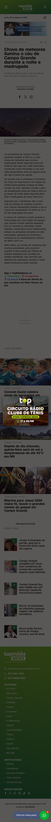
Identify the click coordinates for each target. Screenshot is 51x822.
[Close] (48, 396)
